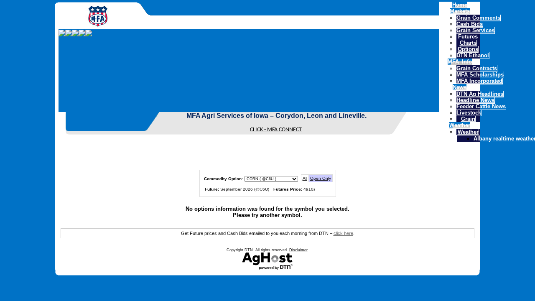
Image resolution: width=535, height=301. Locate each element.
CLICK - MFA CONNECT (276, 130)
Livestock (468, 113)
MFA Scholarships (480, 74)
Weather (459, 125)
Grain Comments (478, 18)
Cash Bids (469, 24)
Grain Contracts (476, 68)
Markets (460, 11)
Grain (468, 119)
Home (459, 5)
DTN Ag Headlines (479, 94)
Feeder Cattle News (481, 106)
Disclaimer (298, 250)
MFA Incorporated (479, 81)
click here (343, 233)
